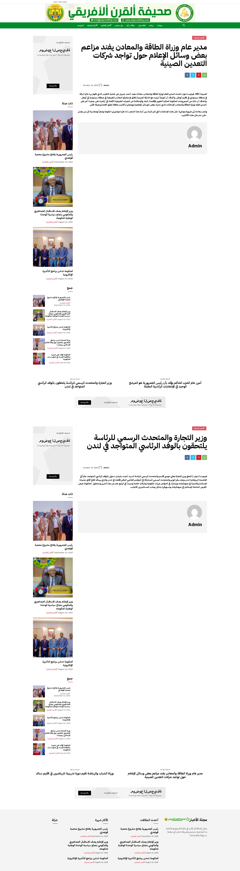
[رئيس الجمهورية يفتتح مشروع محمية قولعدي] (53, 130)
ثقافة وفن (142, 25)
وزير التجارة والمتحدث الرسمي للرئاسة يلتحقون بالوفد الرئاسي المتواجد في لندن (75, 384)
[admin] (100, 85)
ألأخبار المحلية (92, 25)
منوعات (159, 25)
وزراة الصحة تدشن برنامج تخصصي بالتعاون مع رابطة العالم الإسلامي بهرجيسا (57, 342)
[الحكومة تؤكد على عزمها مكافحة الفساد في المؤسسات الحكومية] (39, 359)
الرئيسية (81, 25)
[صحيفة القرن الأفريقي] (120, 13)
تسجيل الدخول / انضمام (60, 2)
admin (106, 85)
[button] (184, 25)
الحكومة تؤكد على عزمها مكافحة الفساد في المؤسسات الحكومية (58, 357)
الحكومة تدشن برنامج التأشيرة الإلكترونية (57, 272)
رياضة (151, 25)
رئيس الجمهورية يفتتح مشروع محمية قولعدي (54, 156)
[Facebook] (187, 75)
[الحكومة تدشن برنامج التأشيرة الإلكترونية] (53, 247)
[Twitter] (193, 75)
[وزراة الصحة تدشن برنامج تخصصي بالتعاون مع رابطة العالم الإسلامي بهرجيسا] (39, 344)
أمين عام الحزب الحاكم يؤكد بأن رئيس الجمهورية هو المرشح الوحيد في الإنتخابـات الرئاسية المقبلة (165, 384)
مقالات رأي (130, 25)
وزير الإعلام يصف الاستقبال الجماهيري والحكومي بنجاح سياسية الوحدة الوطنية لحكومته (53, 214)
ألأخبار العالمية (106, 25)
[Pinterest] (198, 75)
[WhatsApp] (204, 75)
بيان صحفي (119, 25)
